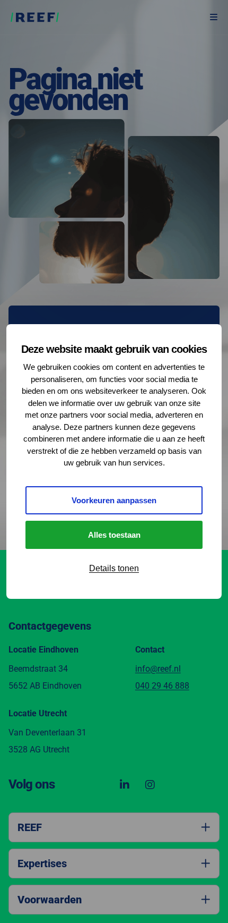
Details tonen (114, 568)
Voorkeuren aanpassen (114, 500)
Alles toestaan (114, 534)
